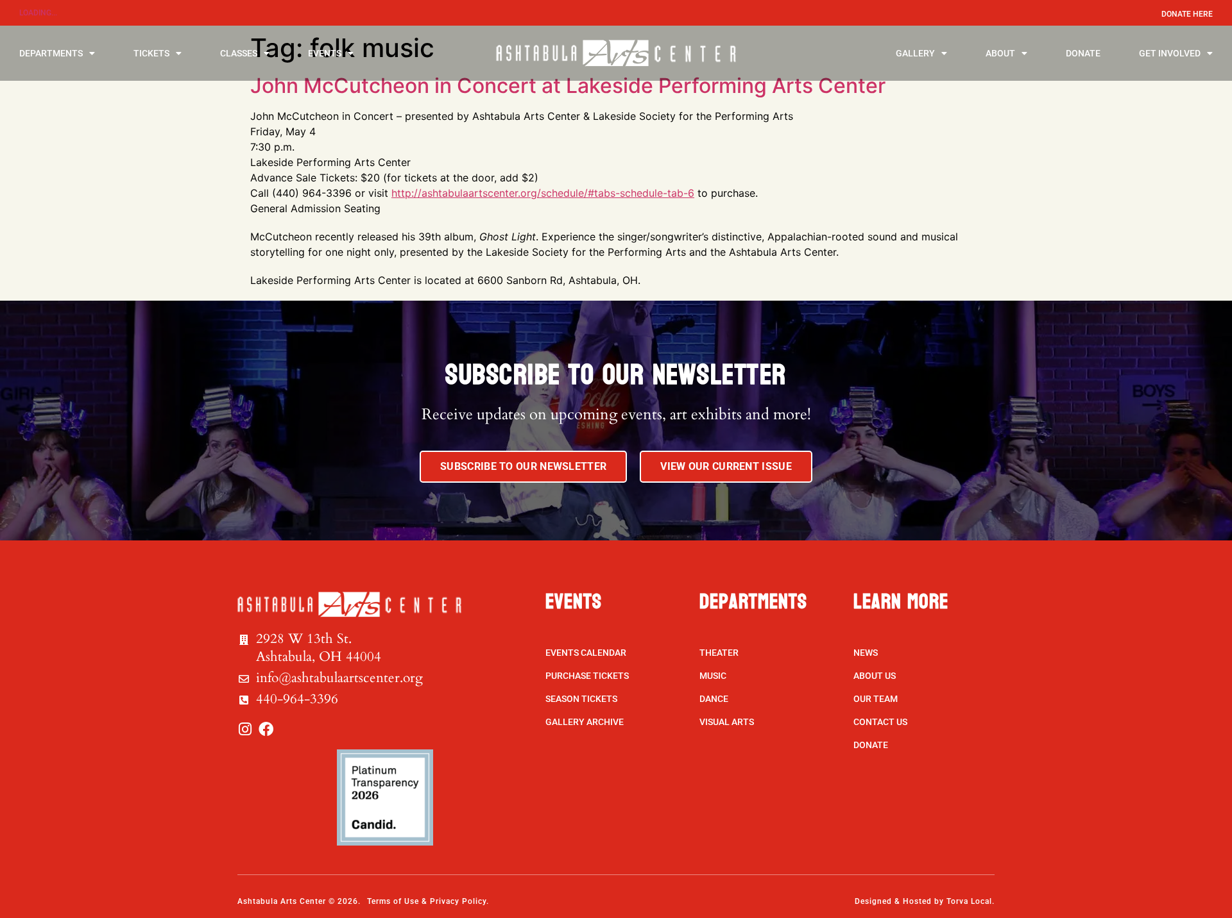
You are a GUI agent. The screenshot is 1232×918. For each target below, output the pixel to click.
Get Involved (1170, 53)
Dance (713, 699)
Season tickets (581, 699)
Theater (719, 652)
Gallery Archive (584, 722)
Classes (238, 53)
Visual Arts (726, 722)
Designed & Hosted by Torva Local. (925, 901)
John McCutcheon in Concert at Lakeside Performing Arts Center (568, 85)
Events (324, 53)
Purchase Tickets (587, 676)
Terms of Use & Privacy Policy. (428, 901)
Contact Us (880, 722)
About (1000, 53)
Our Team (875, 699)
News (865, 652)
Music (712, 676)
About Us (874, 676)
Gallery (915, 53)
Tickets (151, 53)
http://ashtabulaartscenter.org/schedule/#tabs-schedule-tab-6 (542, 193)
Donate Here (1187, 14)
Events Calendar (585, 652)
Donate (1083, 53)
